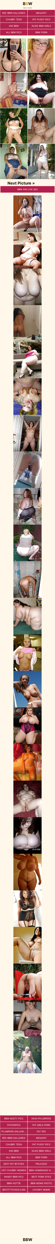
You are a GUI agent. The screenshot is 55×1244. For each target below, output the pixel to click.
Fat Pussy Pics (41, 19)
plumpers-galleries (14, 1131)
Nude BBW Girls (41, 25)
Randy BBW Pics (13, 1176)
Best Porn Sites (41, 1176)
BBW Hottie (14, 1183)
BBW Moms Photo (41, 1183)
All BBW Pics (14, 32)
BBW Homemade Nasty (42, 1170)
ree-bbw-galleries (13, 13)
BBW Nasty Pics (13, 1118)
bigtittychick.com (13, 1189)
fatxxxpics (13, 1125)
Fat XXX (41, 1131)
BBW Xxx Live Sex (27, 189)
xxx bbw (14, 25)
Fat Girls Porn (41, 1125)
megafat (41, 13)
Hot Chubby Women (14, 1170)
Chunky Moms (41, 1189)
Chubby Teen (14, 19)
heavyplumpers (41, 1118)
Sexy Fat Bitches (13, 1163)
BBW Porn (41, 32)
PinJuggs (41, 1163)
